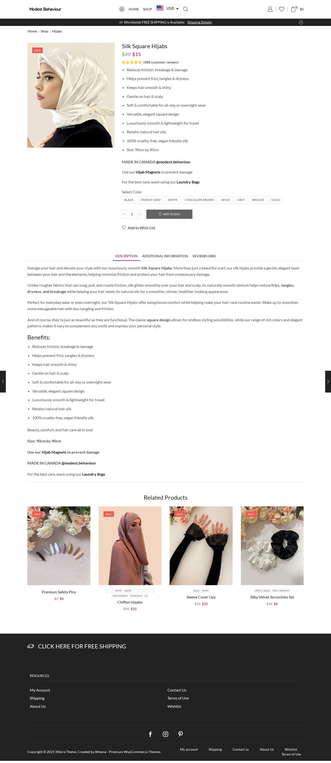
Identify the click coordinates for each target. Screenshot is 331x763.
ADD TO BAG (171, 214)
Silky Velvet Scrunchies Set (272, 597)
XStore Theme (65, 752)
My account (189, 749)
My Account (40, 690)
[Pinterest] (180, 734)
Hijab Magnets (54, 452)
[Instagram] (165, 734)
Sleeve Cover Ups (201, 597)
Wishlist (174, 706)
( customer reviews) (161, 62)
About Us (38, 706)
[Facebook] (150, 734)
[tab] (126, 256)
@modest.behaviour (173, 161)
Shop (147, 9)
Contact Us (176, 690)
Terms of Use (178, 698)
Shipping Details (199, 22)
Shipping (37, 698)
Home (134, 9)
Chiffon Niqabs (129, 602)
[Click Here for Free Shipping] (30, 646)
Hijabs (57, 31)
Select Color (132, 191)
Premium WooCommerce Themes (134, 752)
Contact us (241, 749)
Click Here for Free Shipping (82, 646)
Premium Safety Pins (59, 592)
